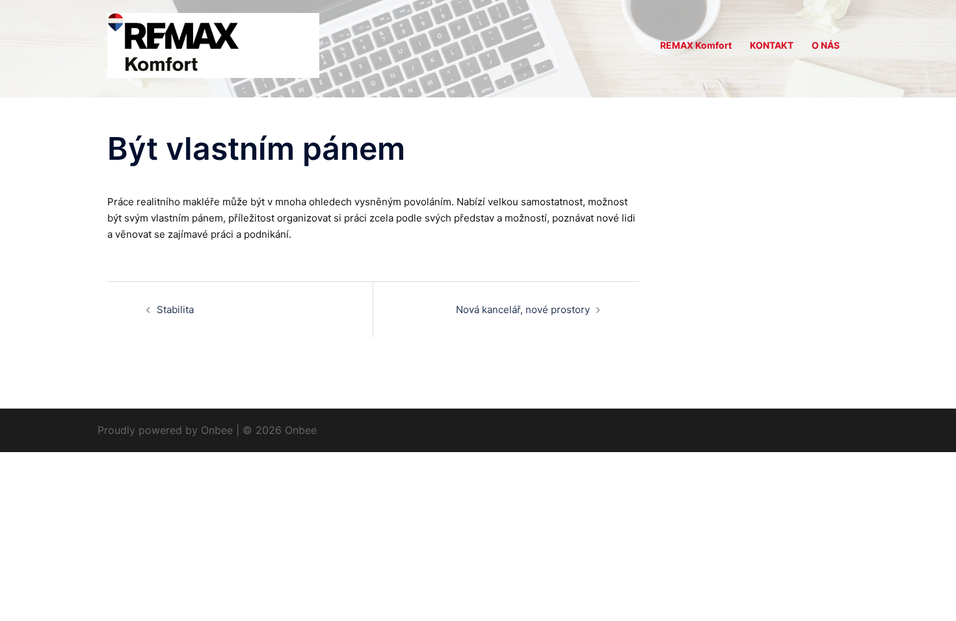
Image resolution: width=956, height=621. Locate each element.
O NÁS (826, 45)
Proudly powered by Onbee (165, 430)
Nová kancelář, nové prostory (523, 309)
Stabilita (175, 309)
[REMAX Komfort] (213, 44)
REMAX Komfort (696, 45)
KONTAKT (771, 45)
